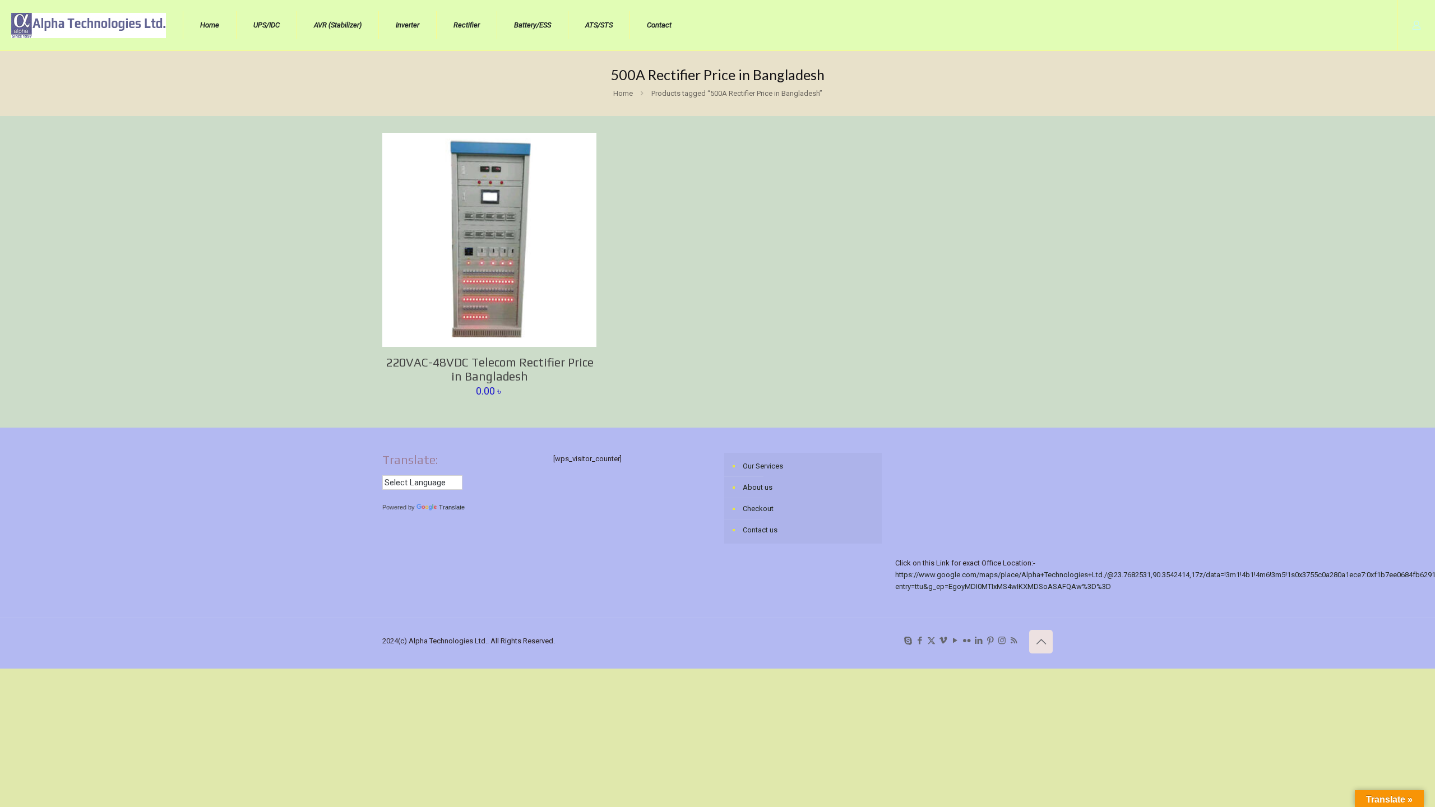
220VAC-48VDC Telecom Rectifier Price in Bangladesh (490, 369)
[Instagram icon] (1002, 641)
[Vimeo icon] (943, 641)
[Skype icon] (908, 641)
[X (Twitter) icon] (931, 641)
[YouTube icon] (955, 641)
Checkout (758, 508)
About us (757, 487)
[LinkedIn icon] (978, 641)
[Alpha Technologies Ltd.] (88, 25)
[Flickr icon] (966, 641)
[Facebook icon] (919, 641)
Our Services (763, 466)
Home (623, 93)
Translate (452, 507)
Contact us (760, 530)
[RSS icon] (1014, 641)
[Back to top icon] (1041, 641)
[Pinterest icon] (990, 641)
